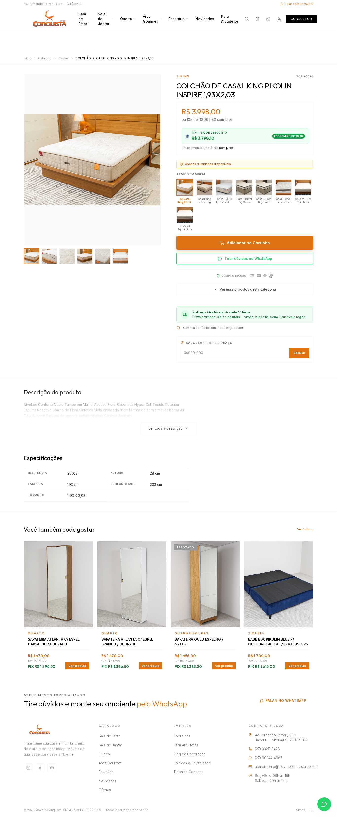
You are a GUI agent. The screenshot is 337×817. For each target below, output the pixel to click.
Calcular (299, 353)
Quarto (126, 19)
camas (63, 58)
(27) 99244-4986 (268, 758)
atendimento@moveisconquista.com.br (286, 767)
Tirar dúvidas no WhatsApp (248, 258)
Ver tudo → (305, 529)
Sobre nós (181, 736)
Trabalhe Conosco (188, 772)
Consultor (301, 19)
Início (27, 58)
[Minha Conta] (279, 19)
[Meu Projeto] (257, 19)
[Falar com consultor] (324, 804)
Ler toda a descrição (166, 428)
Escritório (176, 19)
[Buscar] (246, 19)
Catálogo (45, 58)
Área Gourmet (150, 18)
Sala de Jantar (103, 19)
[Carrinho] (268, 19)
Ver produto (77, 666)
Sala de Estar (82, 19)
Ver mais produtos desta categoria (248, 289)
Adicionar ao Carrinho (248, 242)
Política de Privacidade (192, 763)
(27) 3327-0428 (267, 749)
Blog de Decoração (189, 754)
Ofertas (105, 790)
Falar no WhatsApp (286, 700)
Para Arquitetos (230, 18)
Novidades (204, 19)
